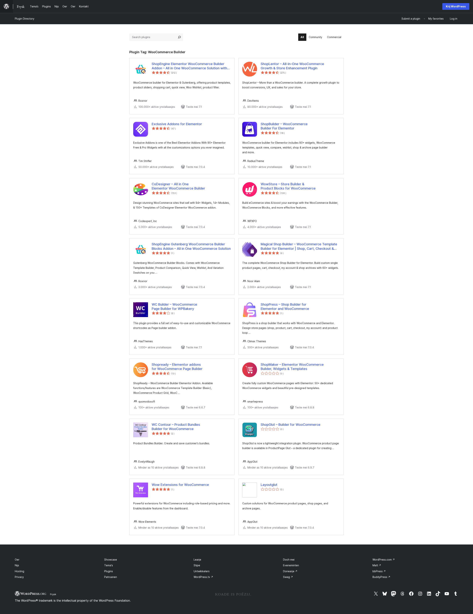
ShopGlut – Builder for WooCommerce (290, 425)
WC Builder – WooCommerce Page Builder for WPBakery (174, 306)
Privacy (19, 577)
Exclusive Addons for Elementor (177, 124)
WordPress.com (383, 559)
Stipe (197, 565)
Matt (376, 565)
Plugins (108, 571)
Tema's (108, 565)
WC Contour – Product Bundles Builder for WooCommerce (176, 427)
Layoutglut (269, 485)
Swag (288, 577)
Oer (17, 559)
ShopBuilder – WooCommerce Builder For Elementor (284, 126)
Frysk (53, 594)
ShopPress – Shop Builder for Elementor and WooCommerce (285, 306)
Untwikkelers (202, 571)
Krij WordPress (456, 6)
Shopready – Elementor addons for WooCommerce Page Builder (177, 367)
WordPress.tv (203, 577)
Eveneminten (291, 565)
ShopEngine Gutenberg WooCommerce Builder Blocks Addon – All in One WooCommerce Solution (191, 246)
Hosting (19, 571)
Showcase (110, 559)
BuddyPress (381, 577)
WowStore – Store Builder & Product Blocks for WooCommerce (288, 186)
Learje (197, 559)
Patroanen (110, 577)
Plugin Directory (24, 18)
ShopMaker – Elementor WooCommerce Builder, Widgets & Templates (292, 367)
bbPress (379, 571)
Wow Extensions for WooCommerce (180, 485)
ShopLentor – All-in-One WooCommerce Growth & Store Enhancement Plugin (292, 66)
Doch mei (289, 559)
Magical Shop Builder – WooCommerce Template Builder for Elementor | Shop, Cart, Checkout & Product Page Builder (299, 246)
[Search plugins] (179, 37)
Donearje (290, 571)
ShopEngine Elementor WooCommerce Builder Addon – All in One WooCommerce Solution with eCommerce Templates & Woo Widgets (189, 66)
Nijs (17, 565)
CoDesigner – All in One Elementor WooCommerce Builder (178, 186)
